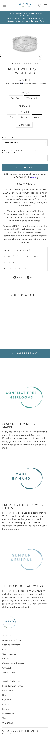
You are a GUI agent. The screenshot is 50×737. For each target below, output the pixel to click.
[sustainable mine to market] (25, 397)
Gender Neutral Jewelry (13, 663)
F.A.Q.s (5, 658)
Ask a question (15, 268)
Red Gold (16, 98)
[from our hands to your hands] (25, 478)
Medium (24, 117)
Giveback (6, 667)
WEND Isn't (7, 722)
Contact (6, 649)
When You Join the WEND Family (20, 732)
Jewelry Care (8, 672)
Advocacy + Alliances (12, 640)
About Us (6, 635)
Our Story (6, 699)
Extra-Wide (24, 124)
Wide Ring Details (17, 250)
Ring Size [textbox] (8, 138)
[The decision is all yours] (25, 559)
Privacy (5, 704)
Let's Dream (7, 690)
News (4, 695)
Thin (12, 117)
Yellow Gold (24, 105)
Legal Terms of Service (12, 685)
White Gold (32, 98)
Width (25, 112)
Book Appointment (11, 644)
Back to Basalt (27, 353)
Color (25, 93)
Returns (10, 262)
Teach (5, 718)
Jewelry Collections (11, 681)
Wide (36, 117)
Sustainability (8, 713)
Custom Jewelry (9, 654)
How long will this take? (23, 256)
